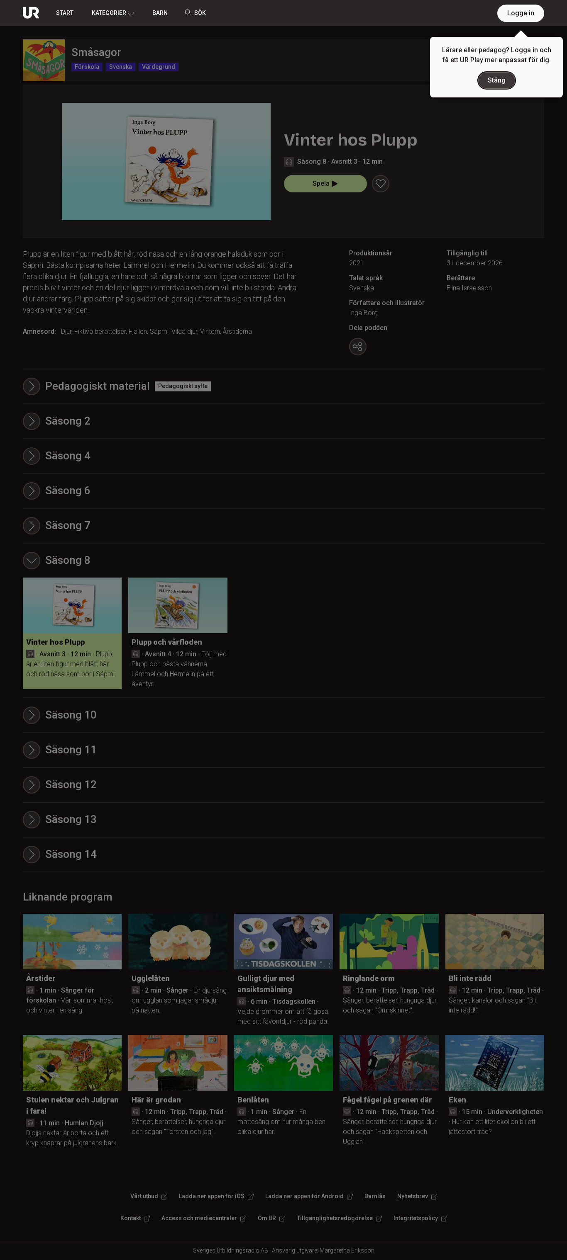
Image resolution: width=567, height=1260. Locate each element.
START (64, 13)
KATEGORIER (109, 13)
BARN (160, 13)
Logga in (520, 13)
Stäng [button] (497, 80)
